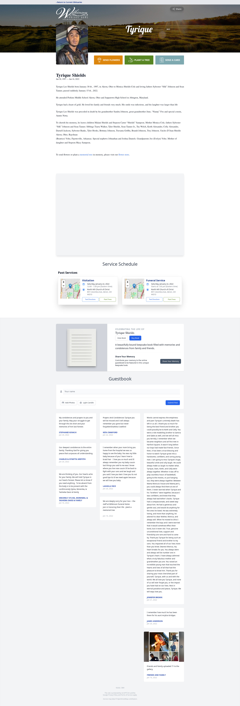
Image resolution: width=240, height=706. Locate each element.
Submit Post (173, 402)
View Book (121, 338)
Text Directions (90, 299)
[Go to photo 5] (161, 659)
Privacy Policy (113, 695)
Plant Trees (108, 299)
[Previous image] (146, 646)
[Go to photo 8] (166, 659)
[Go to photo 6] (163, 659)
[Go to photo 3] (158, 659)
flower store (123, 154)
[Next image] (181, 646)
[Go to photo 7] (164, 659)
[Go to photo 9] (167, 659)
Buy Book (135, 338)
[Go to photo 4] (160, 659)
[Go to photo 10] (169, 659)
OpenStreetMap (122, 699)
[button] (70, 286)
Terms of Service (127, 695)
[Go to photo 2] (157, 659)
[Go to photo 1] (155, 659)
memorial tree (86, 154)
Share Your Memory (170, 361)
